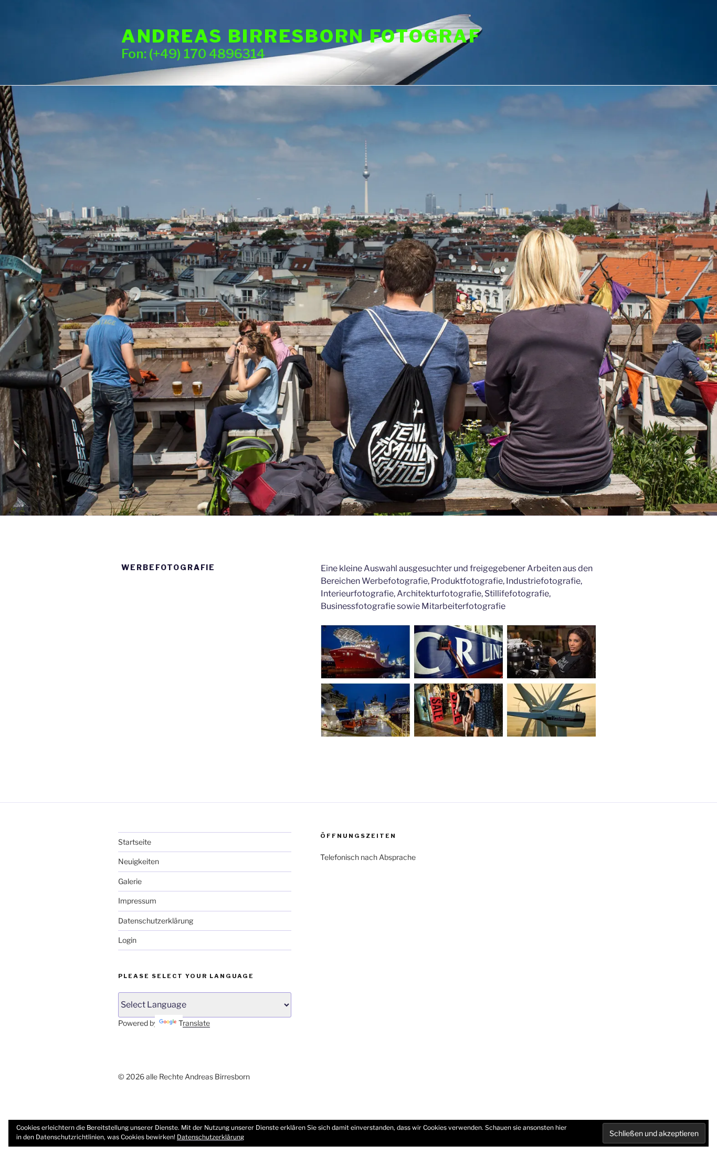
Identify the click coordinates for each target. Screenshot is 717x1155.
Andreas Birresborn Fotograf (301, 36)
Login (127, 940)
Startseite (134, 841)
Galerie (130, 881)
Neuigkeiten (138, 861)
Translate (194, 1022)
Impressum (137, 900)
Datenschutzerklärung (155, 920)
